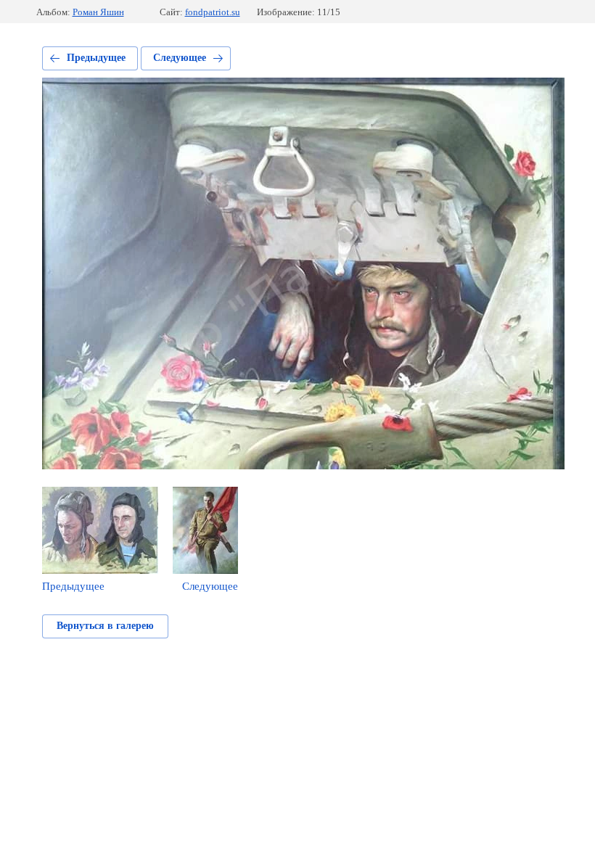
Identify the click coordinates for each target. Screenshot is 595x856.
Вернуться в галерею (105, 625)
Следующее (179, 57)
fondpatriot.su (212, 12)
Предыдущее (96, 57)
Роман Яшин (98, 12)
